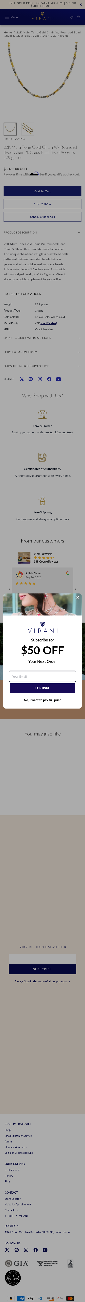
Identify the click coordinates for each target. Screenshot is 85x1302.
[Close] (77, 597)
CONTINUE (42, 688)
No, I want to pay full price (42, 700)
